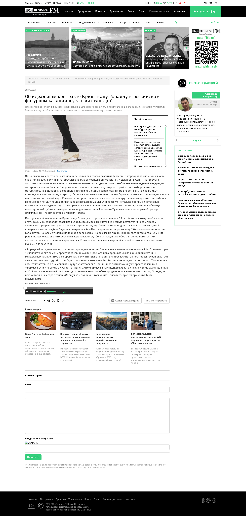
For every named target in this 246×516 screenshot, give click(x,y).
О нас (142, 11)
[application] (59, 291)
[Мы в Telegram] (216, 3)
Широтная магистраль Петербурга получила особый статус (195, 182)
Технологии (108, 22)
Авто (148, 22)
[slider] (51, 291)
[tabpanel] (197, 113)
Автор (28, 384)
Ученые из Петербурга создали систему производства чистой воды (196, 170)
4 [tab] (200, 140)
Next (218, 140)
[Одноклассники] (58, 300)
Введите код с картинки (39, 438)
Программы (84, 11)
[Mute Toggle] (45, 291)
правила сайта (82, 506)
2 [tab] (196, 141)
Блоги (131, 11)
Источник (62, 171)
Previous (177, 140)
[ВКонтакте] (44, 300)
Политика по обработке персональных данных (68, 509)
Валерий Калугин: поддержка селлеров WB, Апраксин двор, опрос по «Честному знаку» (146, 338)
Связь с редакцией (127, 300)
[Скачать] (64, 291)
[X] (53, 300)
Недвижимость (87, 22)
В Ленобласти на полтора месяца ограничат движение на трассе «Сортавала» (197, 215)
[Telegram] (49, 300)
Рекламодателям (159, 11)
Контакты (179, 11)
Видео (160, 22)
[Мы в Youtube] (211, 3)
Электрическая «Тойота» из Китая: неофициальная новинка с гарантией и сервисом (75, 338)
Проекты (61, 499)
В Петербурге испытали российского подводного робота (197, 193)
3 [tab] (198, 140)
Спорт (123, 22)
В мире (136, 22)
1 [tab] (193, 140)
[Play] (27, 291)
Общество (67, 22)
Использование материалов (59, 506)
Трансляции (75, 499)
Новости (68, 11)
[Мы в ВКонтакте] (205, 3)
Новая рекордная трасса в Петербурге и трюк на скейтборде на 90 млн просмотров (147, 130)
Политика (51, 22)
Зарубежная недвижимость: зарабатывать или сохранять (106, 338)
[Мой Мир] (63, 300)
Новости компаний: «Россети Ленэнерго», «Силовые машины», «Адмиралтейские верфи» (197, 203)
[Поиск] (176, 22)
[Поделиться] (60, 291)
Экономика (34, 22)
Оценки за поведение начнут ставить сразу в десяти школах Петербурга (196, 159)
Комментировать (156, 300)
